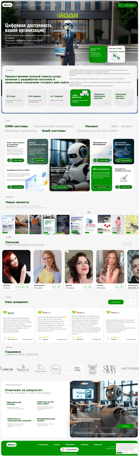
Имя (75, 425)
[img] (7, 5)
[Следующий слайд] (89, 212)
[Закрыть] (137, 455)
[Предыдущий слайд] (88, 212)
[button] (129, 5)
